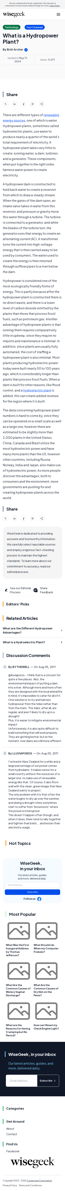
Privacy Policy (10, 1185)
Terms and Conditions (30, 1185)
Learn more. (54, 6)
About (10, 1128)
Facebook (12, 1151)
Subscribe (32, 892)
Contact (11, 1134)
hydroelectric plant (37, 390)
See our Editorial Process (20, 590)
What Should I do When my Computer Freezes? (46, 948)
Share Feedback (46, 590)
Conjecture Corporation (39, 1180)
